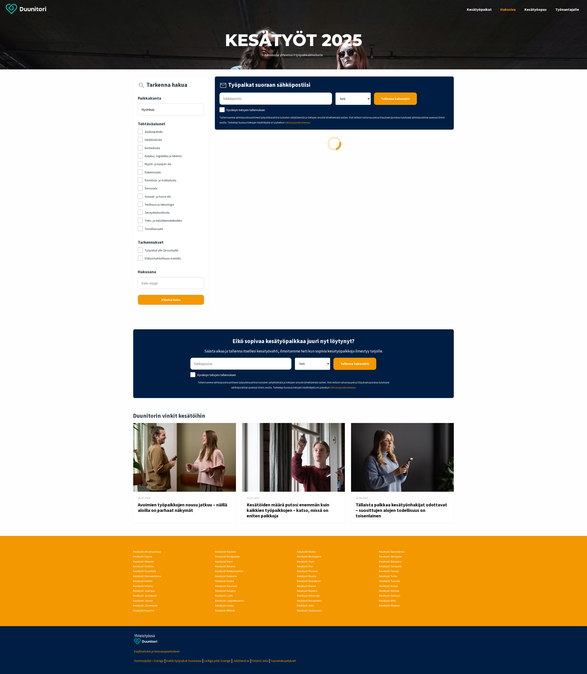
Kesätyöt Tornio (389, 571)
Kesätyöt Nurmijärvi (309, 556)
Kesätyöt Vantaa (389, 590)
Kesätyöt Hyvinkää (144, 571)
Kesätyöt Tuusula (389, 581)
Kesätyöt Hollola (143, 566)
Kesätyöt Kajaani (225, 551)
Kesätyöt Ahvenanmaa (147, 551)
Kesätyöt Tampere (390, 566)
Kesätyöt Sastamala (309, 610)
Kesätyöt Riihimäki (308, 595)
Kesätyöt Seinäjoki (390, 556)
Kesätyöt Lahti (224, 595)
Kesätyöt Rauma (307, 590)
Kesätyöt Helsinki (143, 561)
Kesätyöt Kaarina (143, 610)
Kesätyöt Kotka (224, 581)
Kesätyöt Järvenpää (145, 605)
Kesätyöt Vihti (387, 600)
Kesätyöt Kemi (224, 561)
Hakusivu (508, 9)
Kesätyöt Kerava (225, 566)
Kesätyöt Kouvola (226, 586)
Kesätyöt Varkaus (389, 595)
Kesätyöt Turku (388, 576)
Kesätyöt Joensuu (144, 590)
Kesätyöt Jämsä (143, 600)
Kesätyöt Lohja (224, 605)
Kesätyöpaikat (479, 9)
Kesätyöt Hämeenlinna (147, 576)
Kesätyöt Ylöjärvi (389, 605)
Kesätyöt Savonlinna (391, 551)
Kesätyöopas (535, 9)
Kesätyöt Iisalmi (142, 581)
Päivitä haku (171, 300)
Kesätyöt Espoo (142, 556)
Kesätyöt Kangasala (227, 556)
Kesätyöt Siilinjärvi (390, 561)
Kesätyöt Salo (305, 605)
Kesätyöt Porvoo (307, 571)
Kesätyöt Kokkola (226, 576)
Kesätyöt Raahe (306, 576)
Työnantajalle (567, 9)
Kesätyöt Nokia (306, 551)
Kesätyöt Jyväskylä (144, 595)
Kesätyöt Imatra (143, 586)
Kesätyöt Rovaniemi (309, 600)
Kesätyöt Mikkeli (225, 610)
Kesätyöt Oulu (305, 561)
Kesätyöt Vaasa (388, 586)
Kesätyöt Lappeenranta (229, 600)
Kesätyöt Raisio (306, 586)
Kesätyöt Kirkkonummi (229, 571)
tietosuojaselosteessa (297, 122)
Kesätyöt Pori (305, 566)
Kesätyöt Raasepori (309, 581)
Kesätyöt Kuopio (225, 590)
